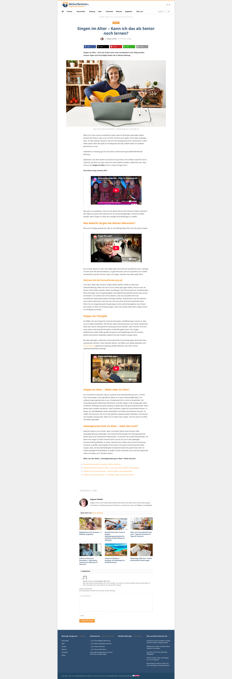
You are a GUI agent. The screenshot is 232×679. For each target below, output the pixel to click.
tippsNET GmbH (113, 676)
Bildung (92, 11)
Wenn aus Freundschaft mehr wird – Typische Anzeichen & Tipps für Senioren (141, 534)
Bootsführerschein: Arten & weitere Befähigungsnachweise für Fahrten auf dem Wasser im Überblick (115, 536)
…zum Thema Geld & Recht (98, 649)
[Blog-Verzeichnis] (136, 676)
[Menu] (63, 11)
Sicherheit (109, 11)
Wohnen (119, 11)
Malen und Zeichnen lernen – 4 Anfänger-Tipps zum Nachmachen (109, 475)
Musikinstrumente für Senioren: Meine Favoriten (102, 464)
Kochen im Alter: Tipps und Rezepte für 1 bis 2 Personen (157, 659)
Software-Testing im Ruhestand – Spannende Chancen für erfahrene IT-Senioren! (88, 561)
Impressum (89, 676)
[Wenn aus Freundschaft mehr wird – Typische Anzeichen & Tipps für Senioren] (141, 523)
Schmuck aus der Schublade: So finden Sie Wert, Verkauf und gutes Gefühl (158, 641)
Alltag (63, 655)
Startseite (102, 17)
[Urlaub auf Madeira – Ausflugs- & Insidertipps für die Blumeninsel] (116, 550)
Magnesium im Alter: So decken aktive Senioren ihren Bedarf (158, 647)
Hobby (95, 490)
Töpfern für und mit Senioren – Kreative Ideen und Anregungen (108, 471)
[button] (90, 46)
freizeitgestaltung (85, 490)
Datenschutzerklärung (125, 676)
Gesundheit (81, 11)
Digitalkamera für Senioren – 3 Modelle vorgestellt (90, 533)
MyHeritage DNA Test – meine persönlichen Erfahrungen (141, 559)
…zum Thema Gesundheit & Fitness (100, 643)
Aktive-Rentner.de (80, 676)
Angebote (128, 11)
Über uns (139, 11)
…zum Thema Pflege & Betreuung (100, 641)
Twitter (139, 505)
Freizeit (69, 11)
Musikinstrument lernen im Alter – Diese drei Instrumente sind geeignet (111, 468)
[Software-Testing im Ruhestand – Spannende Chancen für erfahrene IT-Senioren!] (90, 550)
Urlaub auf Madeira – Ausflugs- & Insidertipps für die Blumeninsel (115, 560)
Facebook (148, 505)
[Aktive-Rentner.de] (75, 4)
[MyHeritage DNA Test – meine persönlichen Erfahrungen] (141, 550)
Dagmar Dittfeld (112, 39)
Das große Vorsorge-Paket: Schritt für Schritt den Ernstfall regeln (101, 653)
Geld (99, 11)
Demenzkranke (89, 346)
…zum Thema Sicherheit (97, 646)
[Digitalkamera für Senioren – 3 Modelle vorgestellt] (90, 523)
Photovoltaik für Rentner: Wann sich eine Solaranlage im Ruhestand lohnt (158, 664)
